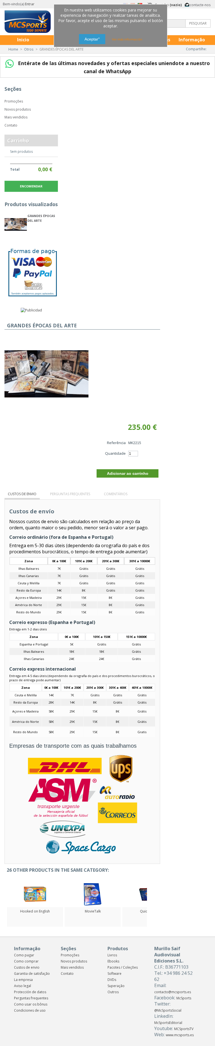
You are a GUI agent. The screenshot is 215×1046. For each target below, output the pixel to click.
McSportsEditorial (168, 1022)
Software (114, 973)
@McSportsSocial (167, 1010)
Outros (113, 992)
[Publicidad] (31, 310)
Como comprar (26, 961)
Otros (28, 49)
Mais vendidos (15, 117)
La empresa (23, 979)
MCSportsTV (183, 1028)
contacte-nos (200, 5)
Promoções (13, 101)
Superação (116, 985)
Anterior (5, 894)
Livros (112, 955)
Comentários (115, 494)
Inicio (23, 40)
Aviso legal (22, 985)
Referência (116, 442)
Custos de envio (22, 494)
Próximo (148, 894)
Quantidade (115, 453)
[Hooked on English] (35, 904)
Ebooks (113, 961)
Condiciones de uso (30, 1010)
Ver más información (127, 39)
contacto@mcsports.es (172, 992)
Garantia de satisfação (32, 973)
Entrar (29, 4)
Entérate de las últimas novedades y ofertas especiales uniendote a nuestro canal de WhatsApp (113, 67)
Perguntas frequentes (70, 494)
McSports (183, 998)
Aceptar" (92, 39)
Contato (10, 125)
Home (13, 49)
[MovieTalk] (92, 904)
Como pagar (24, 955)
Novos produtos (17, 109)
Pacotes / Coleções (123, 967)
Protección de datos (30, 992)
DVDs (112, 979)
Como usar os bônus (30, 1004)
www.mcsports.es (180, 1035)
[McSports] (41, 21)
